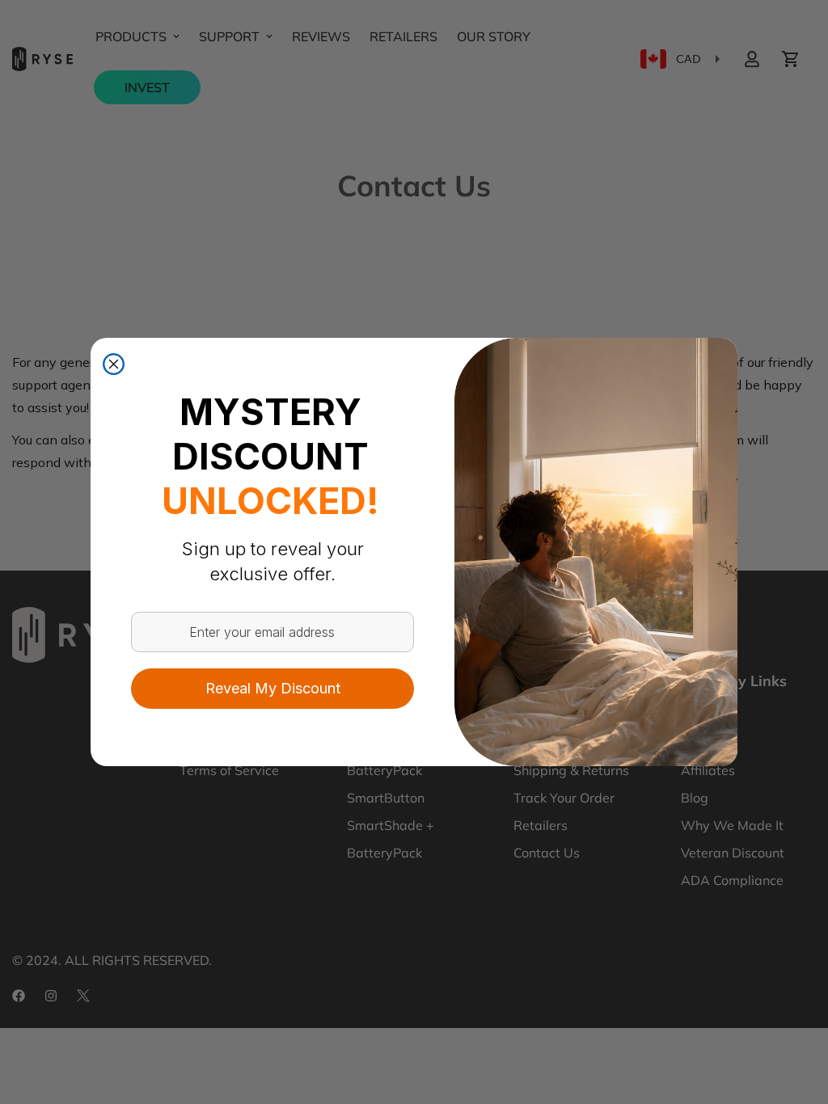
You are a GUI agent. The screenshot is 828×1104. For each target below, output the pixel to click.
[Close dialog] (114, 364)
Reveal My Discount (272, 688)
